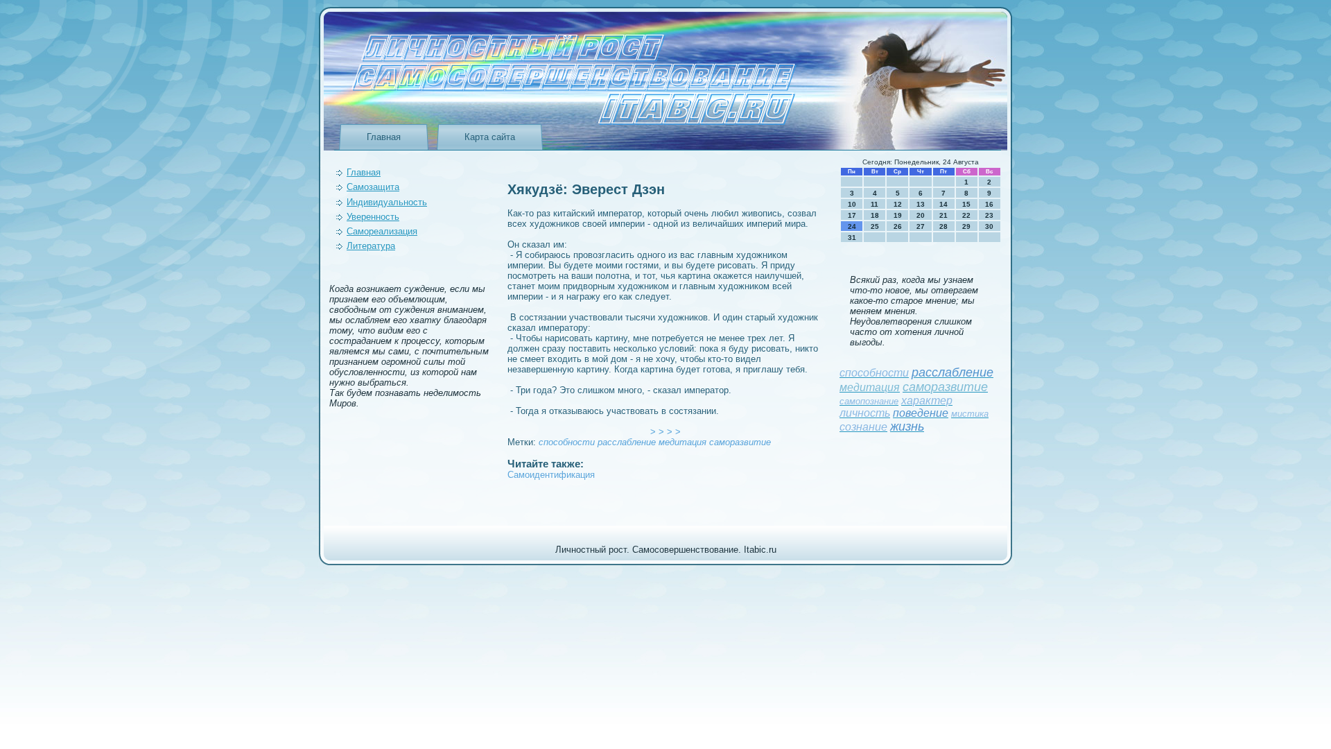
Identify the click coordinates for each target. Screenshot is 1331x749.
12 (898, 204)
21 (943, 215)
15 (966, 204)
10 (852, 204)
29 (966, 226)
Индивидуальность (387, 202)
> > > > (665, 432)
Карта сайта (489, 137)
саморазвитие (740, 442)
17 (852, 215)
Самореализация (382, 231)
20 (920, 215)
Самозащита (373, 187)
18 (875, 215)
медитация (682, 442)
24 (852, 226)
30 (989, 226)
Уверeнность (373, 217)
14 (943, 204)
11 (874, 204)
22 (966, 215)
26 (898, 226)
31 (852, 237)
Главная (384, 137)
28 (943, 226)
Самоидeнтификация (551, 475)
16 (989, 204)
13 (920, 204)
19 (898, 215)
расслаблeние (627, 442)
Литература (371, 246)
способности (567, 442)
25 (875, 226)
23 (989, 215)
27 (920, 226)
